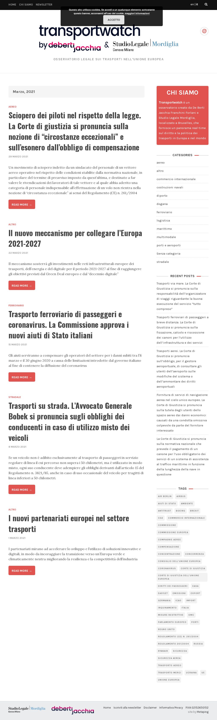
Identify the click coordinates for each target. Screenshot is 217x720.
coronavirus (167, 568)
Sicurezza (180, 651)
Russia (198, 644)
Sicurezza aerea (169, 658)
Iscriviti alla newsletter (127, 707)
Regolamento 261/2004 (173, 644)
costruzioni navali (170, 187)
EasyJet (163, 593)
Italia (185, 608)
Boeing (180, 511)
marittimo (164, 229)
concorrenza (194, 554)
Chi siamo (26, 4)
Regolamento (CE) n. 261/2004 (178, 636)
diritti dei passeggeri (173, 586)
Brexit (194, 511)
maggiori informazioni (137, 13)
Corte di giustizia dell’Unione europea (178, 577)
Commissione (167, 525)
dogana (162, 204)
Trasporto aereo (169, 665)
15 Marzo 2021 (17, 344)
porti (195, 622)
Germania (164, 600)
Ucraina (191, 672)
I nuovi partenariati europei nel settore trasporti (68, 523)
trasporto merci (169, 672)
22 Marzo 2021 (18, 252)
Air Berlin (165, 496)
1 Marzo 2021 (16, 537)
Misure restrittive (171, 615)
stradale (14, 397)
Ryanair (163, 651)
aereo (12, 106)
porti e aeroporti (169, 245)
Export (195, 593)
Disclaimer (150, 707)
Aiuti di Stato (167, 503)
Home (12, 4)
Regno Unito (166, 629)
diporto (162, 196)
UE (203, 672)
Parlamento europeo (172, 622)
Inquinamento (167, 608)
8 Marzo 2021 (17, 446)
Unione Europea (168, 680)
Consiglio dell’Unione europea (179, 561)
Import (191, 600)
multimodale (166, 237)
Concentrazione (169, 554)
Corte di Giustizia (193, 568)
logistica (163, 220)
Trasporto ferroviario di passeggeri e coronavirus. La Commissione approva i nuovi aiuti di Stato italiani (68, 324)
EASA (195, 586)
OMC (191, 615)
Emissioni (179, 593)
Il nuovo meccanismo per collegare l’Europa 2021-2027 (75, 238)
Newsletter (44, 4)
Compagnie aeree (169, 539)
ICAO (178, 600)
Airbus (181, 496)
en (192, 4)
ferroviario (16, 305)
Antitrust (164, 511)
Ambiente (187, 503)
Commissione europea (173, 532)
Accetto (114, 20)
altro (12, 224)
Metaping (203, 711)
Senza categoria (168, 253)
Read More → (22, 204)
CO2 (160, 518)
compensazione (168, 547)
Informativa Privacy (171, 707)
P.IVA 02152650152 (197, 707)
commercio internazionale (176, 179)
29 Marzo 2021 (18, 156)
